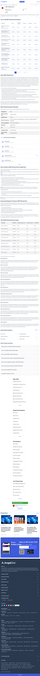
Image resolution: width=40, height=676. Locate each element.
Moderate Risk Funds (17, 427)
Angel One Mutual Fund (17, 387)
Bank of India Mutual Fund (18, 398)
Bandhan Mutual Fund (17, 395)
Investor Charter (23, 666)
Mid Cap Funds (31, 650)
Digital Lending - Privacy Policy (6, 666)
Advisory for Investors (30, 666)
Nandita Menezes (8, 160)
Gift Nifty (12, 622)
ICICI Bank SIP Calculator (17, 475)
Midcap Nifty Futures (17, 625)
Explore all (20, 508)
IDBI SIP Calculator (16, 458)
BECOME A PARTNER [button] (4, 587)
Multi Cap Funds (4, 651)
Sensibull (3, 615)
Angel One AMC (4, 609)
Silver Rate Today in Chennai (28, 637)
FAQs (20, 664)
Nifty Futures (4, 625)
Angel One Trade (9, 612)
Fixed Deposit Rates (34, 612)
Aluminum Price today (12, 641)
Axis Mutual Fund (16, 390)
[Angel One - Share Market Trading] (4, 1)
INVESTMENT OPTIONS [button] (5, 576)
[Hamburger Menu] (38, 1)
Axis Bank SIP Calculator (17, 446)
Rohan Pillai (7, 150)
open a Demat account (19, 197)
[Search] (37, 1)
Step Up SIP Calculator (4, 336)
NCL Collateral (3, 667)
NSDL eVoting (14, 667)
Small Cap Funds (14, 650)
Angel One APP (4, 612)
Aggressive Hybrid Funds (17, 430)
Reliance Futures (25, 625)
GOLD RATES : (3, 632)
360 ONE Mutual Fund (17, 381)
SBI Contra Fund (16, 495)
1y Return (24, 23)
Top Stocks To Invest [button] (5, 595)
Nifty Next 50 (21, 621)
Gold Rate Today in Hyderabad (6, 634)
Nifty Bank (7, 621)
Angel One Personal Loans (16, 666)
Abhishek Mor (7, 141)
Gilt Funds (26, 650)
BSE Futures (31, 625)
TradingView (18, 615)
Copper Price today (5, 641)
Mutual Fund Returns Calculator (24, 336)
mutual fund (26, 84)
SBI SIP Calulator (16, 467)
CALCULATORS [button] (3, 579)
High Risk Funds (16, 418)
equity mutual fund (15, 78)
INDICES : (2, 620)
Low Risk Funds (16, 424)
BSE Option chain (4, 630)
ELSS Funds (4, 650)
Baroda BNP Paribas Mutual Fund (19, 401)
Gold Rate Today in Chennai (24, 633)
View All (20, 405)
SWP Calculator (3, 338)
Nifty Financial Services (14, 621)
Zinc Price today (20, 641)
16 (24, 72)
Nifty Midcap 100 (27, 621)
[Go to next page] (27, 72)
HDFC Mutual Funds (27, 646)
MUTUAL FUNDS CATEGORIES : (6, 649)
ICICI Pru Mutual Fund (34, 646)
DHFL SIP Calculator (17, 472)
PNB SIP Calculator (16, 464)
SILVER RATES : (3, 636)
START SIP (20, 674)
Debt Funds (15, 412)
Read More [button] (16, 15)
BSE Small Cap (4, 622)
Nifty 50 (3, 621)
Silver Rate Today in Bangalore (17, 637)
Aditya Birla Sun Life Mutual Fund (19, 384)
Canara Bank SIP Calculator (18, 452)
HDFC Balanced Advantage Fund (19, 483)
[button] (20, 346)
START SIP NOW (22, 1)
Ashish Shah (7, 146)
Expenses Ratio (18, 23)
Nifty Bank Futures (10, 625)
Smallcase (7, 615)
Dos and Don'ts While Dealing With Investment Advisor (9, 664)
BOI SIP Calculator (16, 449)
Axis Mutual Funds (20, 646)
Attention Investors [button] (5, 656)
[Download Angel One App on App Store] (30, 553)
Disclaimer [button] (3, 660)
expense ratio (9, 185)
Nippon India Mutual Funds (6, 647)
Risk (35, 23)
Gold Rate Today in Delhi (15, 633)
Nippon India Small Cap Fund (18, 486)
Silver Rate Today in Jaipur (6, 638)
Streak (11, 615)
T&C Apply (23, 664)
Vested (14, 615)
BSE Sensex (33, 621)
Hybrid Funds (15, 421)
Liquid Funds (9, 650)
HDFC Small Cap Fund (17, 492)
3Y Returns (30, 23)
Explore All (20, 498)
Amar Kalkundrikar (8, 155)
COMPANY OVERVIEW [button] (4, 574)
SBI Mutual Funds (13, 646)
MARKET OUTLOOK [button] (4, 590)
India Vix (9, 622)
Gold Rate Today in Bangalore (17, 634)
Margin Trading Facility (22, 612)
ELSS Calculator (22, 338)
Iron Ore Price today (34, 641)
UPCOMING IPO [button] (3, 592)
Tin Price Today (4, 642)
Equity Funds (15, 415)
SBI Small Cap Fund (16, 489)
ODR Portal (19, 667)
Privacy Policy (28, 664)
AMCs (22, 81)
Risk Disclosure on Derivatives (27, 667)
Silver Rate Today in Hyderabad (7, 637)
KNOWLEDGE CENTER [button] (4, 581)
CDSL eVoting (9, 667)
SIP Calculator (3, 333)
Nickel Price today (27, 641)
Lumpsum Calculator (22, 333)
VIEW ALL (36, 330)
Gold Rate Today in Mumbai (6, 633)
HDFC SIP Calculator (17, 455)
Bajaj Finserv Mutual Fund (18, 393)
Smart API (28, 612)
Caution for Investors (4, 669)
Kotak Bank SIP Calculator (18, 461)
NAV (12, 23)
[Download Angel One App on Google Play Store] (30, 551)
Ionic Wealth (9, 609)
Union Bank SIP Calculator (18, 469)
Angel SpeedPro (15, 612)
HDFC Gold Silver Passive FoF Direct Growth (21, 506)
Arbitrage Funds (16, 432)
